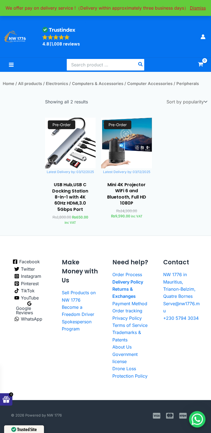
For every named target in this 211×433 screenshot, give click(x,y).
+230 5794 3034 (181, 318)
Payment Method (129, 303)
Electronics (57, 83)
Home (8, 83)
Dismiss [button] (198, 8)
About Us (122, 347)
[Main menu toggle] (11, 64)
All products (30, 83)
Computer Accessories (150, 83)
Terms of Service (130, 325)
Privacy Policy (127, 318)
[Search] (140, 64)
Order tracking (127, 310)
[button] (61, 36)
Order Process (127, 274)
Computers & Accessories (97, 83)
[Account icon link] (203, 36)
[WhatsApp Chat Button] (197, 419)
